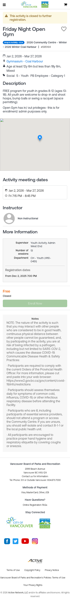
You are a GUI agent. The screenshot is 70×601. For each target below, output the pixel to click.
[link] (25, 61)
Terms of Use (58, 577)
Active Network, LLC (18, 592)
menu (4, 4)
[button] (63, 29)
